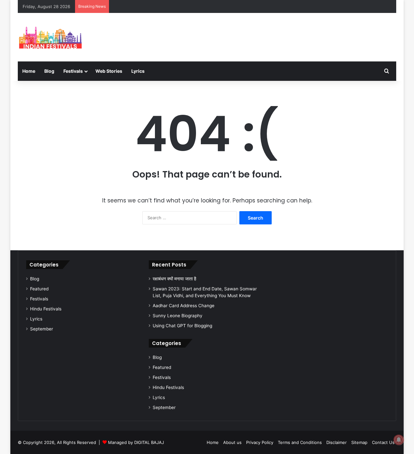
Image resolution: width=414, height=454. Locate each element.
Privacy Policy (259, 442)
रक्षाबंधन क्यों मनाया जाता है (174, 278)
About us (232, 442)
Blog (49, 71)
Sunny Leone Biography (177, 315)
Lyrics (138, 71)
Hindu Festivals (45, 308)
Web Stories (108, 71)
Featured (39, 288)
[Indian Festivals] (50, 37)
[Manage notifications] (399, 440)
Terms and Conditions (300, 442)
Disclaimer (336, 442)
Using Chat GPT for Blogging (182, 325)
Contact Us (383, 442)
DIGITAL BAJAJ (149, 442)
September (41, 328)
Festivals (39, 298)
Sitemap (359, 442)
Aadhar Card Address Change (183, 305)
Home (28, 71)
